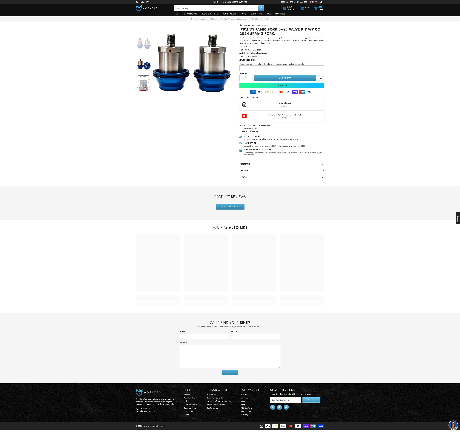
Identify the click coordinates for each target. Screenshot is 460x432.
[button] (230, 372)
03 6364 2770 (144, 2)
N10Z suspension (214, 19)
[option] (192, 64)
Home (193, 19)
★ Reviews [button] (458, 218)
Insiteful (162, 426)
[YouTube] (286, 407)
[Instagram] (279, 407)
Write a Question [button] (230, 206)
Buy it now (282, 85)
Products (201, 19)
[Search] (219, 8)
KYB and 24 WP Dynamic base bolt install (284, 115)
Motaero (249, 47)
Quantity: (243, 73)
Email (234, 331)
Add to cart (285, 78)
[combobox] (216, 8)
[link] (321, 78)
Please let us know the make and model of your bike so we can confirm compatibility (272, 64)
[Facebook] (272, 407)
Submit (311, 400)
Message (184, 342)
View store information (250, 131)
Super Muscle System (284, 103)
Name (182, 331)
